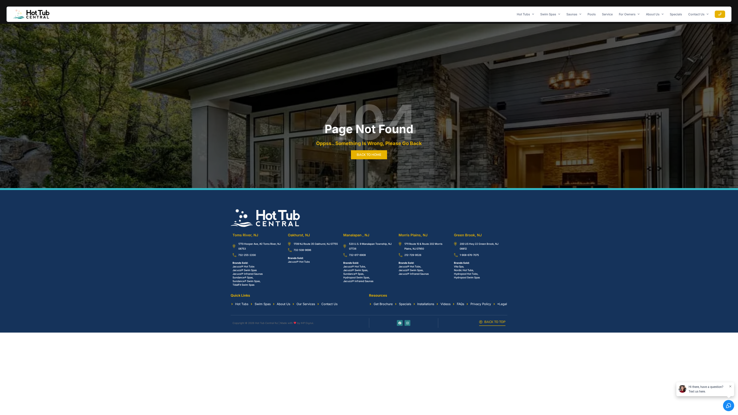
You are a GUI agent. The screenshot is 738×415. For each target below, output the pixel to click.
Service (607, 14)
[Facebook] (400, 323)
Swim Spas (548, 14)
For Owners (627, 14)
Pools (592, 14)
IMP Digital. (307, 323)
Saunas (571, 14)
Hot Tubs (523, 14)
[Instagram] (407, 323)
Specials (676, 14)
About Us (653, 14)
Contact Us (696, 14)
